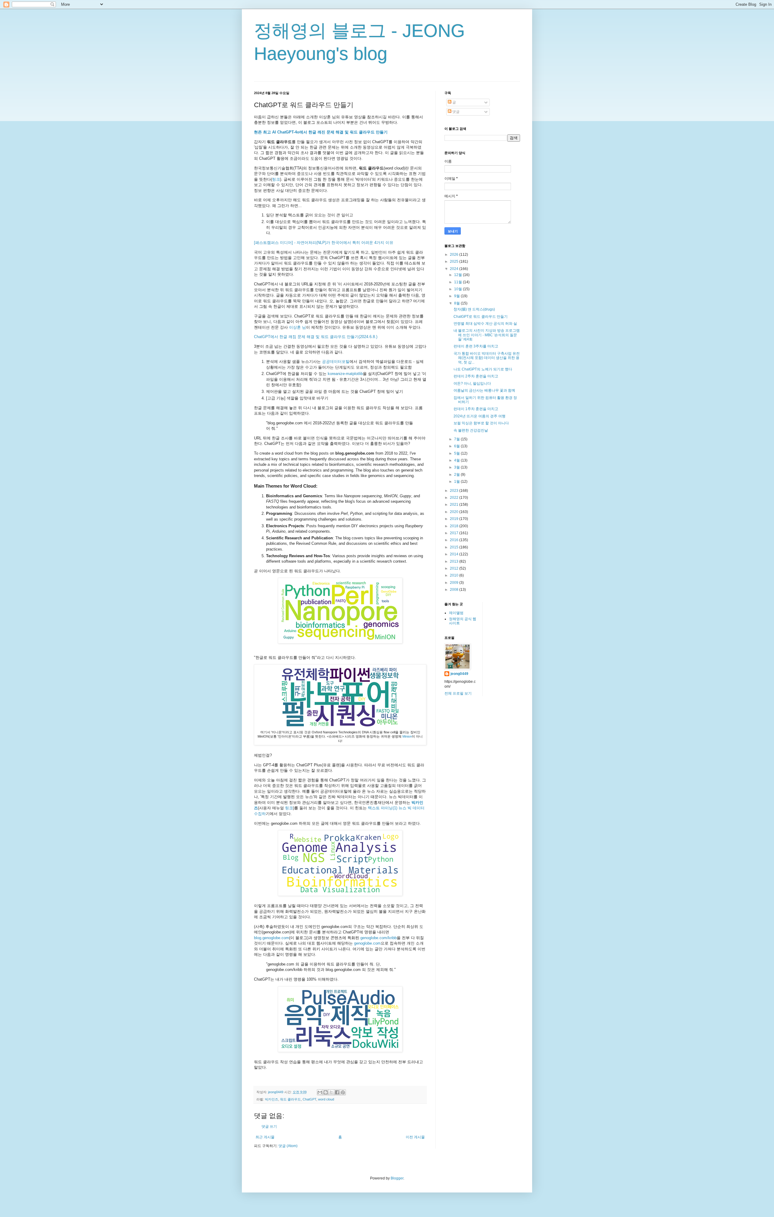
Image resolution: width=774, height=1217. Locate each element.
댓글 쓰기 (269, 1126)
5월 (457, 453)
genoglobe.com (367, 943)
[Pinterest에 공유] (343, 1092)
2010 (454, 575)
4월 (457, 460)
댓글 (455, 112)
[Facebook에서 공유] (337, 1092)
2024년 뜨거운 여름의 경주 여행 (480, 416)
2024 (454, 269)
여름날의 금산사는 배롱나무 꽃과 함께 (484, 390)
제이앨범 (456, 613)
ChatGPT (309, 1099)
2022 (454, 497)
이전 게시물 (415, 1137)
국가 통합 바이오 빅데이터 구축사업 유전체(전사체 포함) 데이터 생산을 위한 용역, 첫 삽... (487, 357)
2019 (454, 519)
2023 (454, 490)
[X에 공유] (331, 1092)
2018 (454, 526)
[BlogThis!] (326, 1092)
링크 (276, 179)
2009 (454, 583)
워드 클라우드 (290, 1099)
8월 (457, 303)
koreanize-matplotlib (345, 373)
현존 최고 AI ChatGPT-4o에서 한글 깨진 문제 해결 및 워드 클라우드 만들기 (321, 132)
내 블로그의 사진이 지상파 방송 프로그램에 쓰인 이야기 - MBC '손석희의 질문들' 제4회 (487, 334)
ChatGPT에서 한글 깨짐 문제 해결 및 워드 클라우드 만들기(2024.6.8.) (315, 336)
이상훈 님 (297, 327)
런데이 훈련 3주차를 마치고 (476, 346)
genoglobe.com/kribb (378, 938)
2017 (454, 533)
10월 (458, 289)
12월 (458, 275)
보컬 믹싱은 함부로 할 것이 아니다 (481, 423)
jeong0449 (459, 674)
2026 (454, 254)
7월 (457, 439)
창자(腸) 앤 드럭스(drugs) (474, 309)
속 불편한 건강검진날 (471, 430)
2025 (454, 261)
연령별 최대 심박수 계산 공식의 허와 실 (485, 323)
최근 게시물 (265, 1137)
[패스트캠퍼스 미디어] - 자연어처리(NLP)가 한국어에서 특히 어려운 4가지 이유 (323, 242)
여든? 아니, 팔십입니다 (472, 383)
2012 (454, 568)
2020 (454, 512)
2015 (454, 547)
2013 (454, 561)
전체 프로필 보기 (458, 693)
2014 (454, 554)
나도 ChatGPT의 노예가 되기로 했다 (483, 369)
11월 (458, 282)
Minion (407, 736)
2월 (457, 474)
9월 (457, 296)
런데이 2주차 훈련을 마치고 (476, 376)
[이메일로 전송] (320, 1092)
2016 (454, 540)
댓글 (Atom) (288, 1146)
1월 (457, 481)
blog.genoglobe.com (271, 938)
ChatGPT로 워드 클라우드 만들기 (481, 316)
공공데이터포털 (336, 361)
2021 (454, 504)
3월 (457, 467)
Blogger (397, 1178)
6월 (457, 446)
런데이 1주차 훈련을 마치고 (476, 409)
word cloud (326, 1099)
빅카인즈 (271, 1099)
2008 (454, 589)
